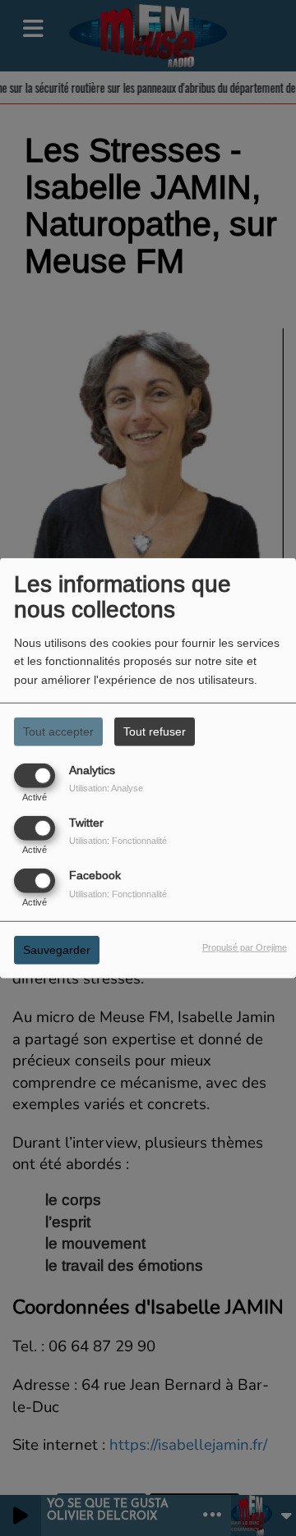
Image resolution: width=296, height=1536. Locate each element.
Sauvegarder (56, 949)
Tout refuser (154, 730)
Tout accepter (58, 730)
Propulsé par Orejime (244, 947)
